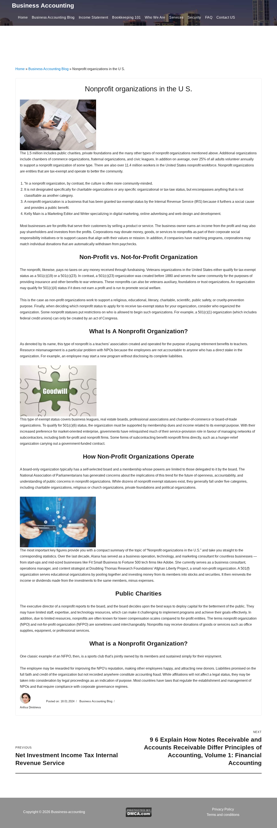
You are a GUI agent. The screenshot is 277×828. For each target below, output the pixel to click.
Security (194, 17)
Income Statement (93, 17)
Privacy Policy (223, 809)
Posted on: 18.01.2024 (60, 701)
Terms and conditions (223, 815)
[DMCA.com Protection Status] (139, 812)
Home (23, 17)
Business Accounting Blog (53, 17)
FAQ (209, 17)
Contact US (225, 17)
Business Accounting (43, 5)
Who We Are (155, 17)
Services (176, 17)
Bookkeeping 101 (126, 17)
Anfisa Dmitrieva (31, 707)
